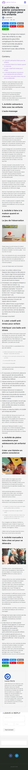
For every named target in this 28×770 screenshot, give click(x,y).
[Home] (9, 2)
